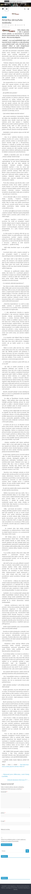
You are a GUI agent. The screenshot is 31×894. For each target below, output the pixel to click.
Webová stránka (5, 829)
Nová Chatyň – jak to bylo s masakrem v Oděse (15, 2)
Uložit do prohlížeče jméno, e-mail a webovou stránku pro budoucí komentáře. (13, 840)
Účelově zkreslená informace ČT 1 (18, 780)
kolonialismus (4, 26)
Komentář (4, 792)
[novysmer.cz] (15, 3)
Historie (4, 17)
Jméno (3, 813)
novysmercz (11, 25)
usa (9, 26)
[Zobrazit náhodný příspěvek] (28, 9)
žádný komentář (19, 25)
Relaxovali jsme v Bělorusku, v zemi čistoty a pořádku (15, 775)
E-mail (3, 821)
